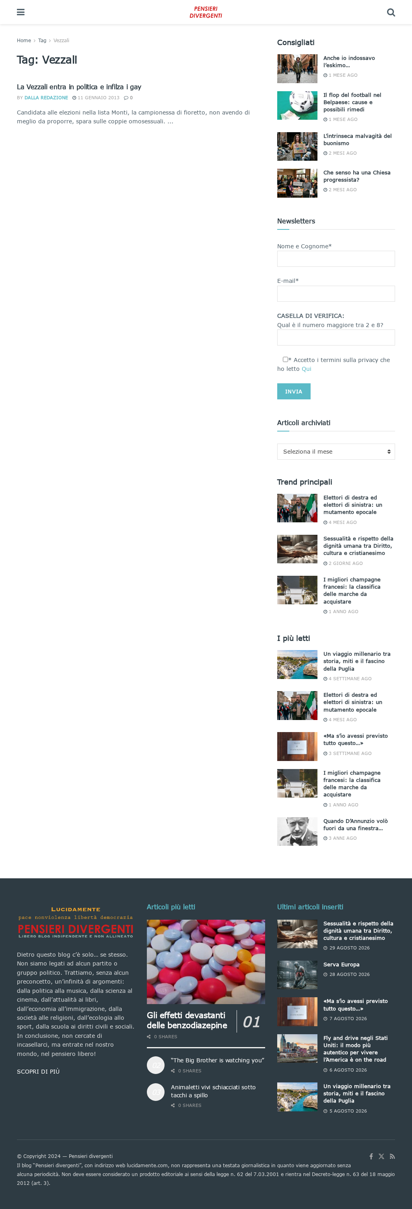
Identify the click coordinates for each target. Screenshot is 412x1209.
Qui (306, 368)
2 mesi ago (342, 152)
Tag (42, 40)
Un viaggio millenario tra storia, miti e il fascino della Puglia (357, 661)
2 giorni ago (345, 563)
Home (24, 40)
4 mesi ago (342, 522)
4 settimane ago (349, 678)
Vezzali (61, 40)
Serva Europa (341, 964)
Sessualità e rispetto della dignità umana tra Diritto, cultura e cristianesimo (358, 545)
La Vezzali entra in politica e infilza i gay (79, 86)
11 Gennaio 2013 (97, 97)
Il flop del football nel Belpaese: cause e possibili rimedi (352, 102)
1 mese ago (342, 75)
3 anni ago (342, 838)
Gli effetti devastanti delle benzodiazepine (187, 1020)
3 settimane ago (349, 753)
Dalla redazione (46, 97)
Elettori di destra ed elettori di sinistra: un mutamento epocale (352, 504)
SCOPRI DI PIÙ (38, 1071)
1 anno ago (342, 611)
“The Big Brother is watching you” (217, 1060)
